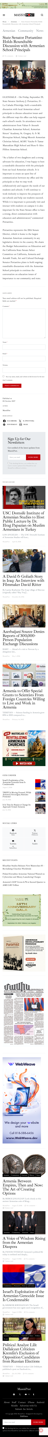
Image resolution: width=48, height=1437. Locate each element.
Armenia (6, 1175)
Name (5, 342)
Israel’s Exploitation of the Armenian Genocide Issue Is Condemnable (14, 782)
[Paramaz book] (24, 953)
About (7, 1402)
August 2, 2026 (7, 787)
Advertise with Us (28, 1405)
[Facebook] (14, 1394)
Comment (6, 306)
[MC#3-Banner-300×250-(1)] (24, 748)
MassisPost (6, 410)
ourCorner (31, 1286)
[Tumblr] (33, 1394)
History (31, 1175)
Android (40, 1402)
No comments (9, 56)
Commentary (15, 1175)
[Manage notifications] (41, 1430)
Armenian (14, 22)
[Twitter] (20, 1394)
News (39, 31)
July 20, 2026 (7, 800)
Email (5, 354)
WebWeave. (24, 1416)
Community (25, 31)
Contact (22, 1402)
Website (5, 365)
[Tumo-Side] (22, 910)
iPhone (31, 1402)
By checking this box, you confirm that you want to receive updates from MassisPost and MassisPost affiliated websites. (22, 465)
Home (4, 22)
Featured (24, 1175)
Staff (14, 1402)
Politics (37, 1336)
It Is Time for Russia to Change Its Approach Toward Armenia (17, 805)
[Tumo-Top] (24, 5)
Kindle (14, 1405)
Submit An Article (24, 1409)
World (6, 1339)
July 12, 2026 (7, 810)
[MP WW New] (22, 1100)
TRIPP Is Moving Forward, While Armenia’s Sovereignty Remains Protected (17, 794)
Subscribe (33, 457)
